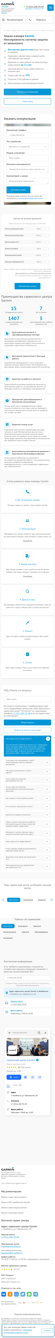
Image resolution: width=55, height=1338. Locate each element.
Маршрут (15, 1077)
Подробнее (27, 541)
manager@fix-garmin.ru (12, 1253)
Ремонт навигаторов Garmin (14, 1207)
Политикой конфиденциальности (30, 198)
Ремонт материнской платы (14, 229)
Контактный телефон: (17, 130)
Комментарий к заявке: (17, 176)
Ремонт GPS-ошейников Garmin (15, 1202)
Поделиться (3, 1294)
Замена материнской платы (14, 235)
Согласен (47, 1330)
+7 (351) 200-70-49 (35, 6)
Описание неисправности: (19, 164)
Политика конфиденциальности (27, 1314)
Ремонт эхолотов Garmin (12, 1212)
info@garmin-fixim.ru (11, 1246)
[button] (3, 900)
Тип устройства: (14, 141)
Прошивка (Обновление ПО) (14, 262)
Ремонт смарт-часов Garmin (13, 1197)
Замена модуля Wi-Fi (12, 242)
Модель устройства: (16, 153)
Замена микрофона (11, 248)
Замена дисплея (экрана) (13, 255)
